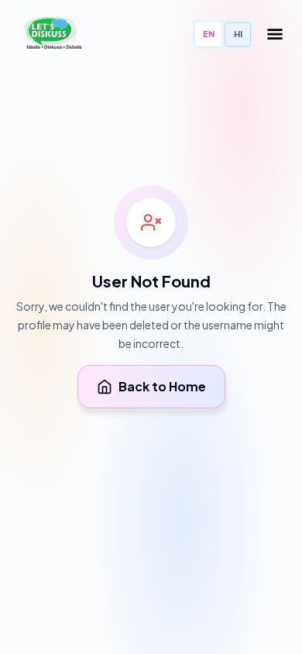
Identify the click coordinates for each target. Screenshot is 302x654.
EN (208, 34)
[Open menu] (275, 34)
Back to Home (162, 386)
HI (238, 34)
